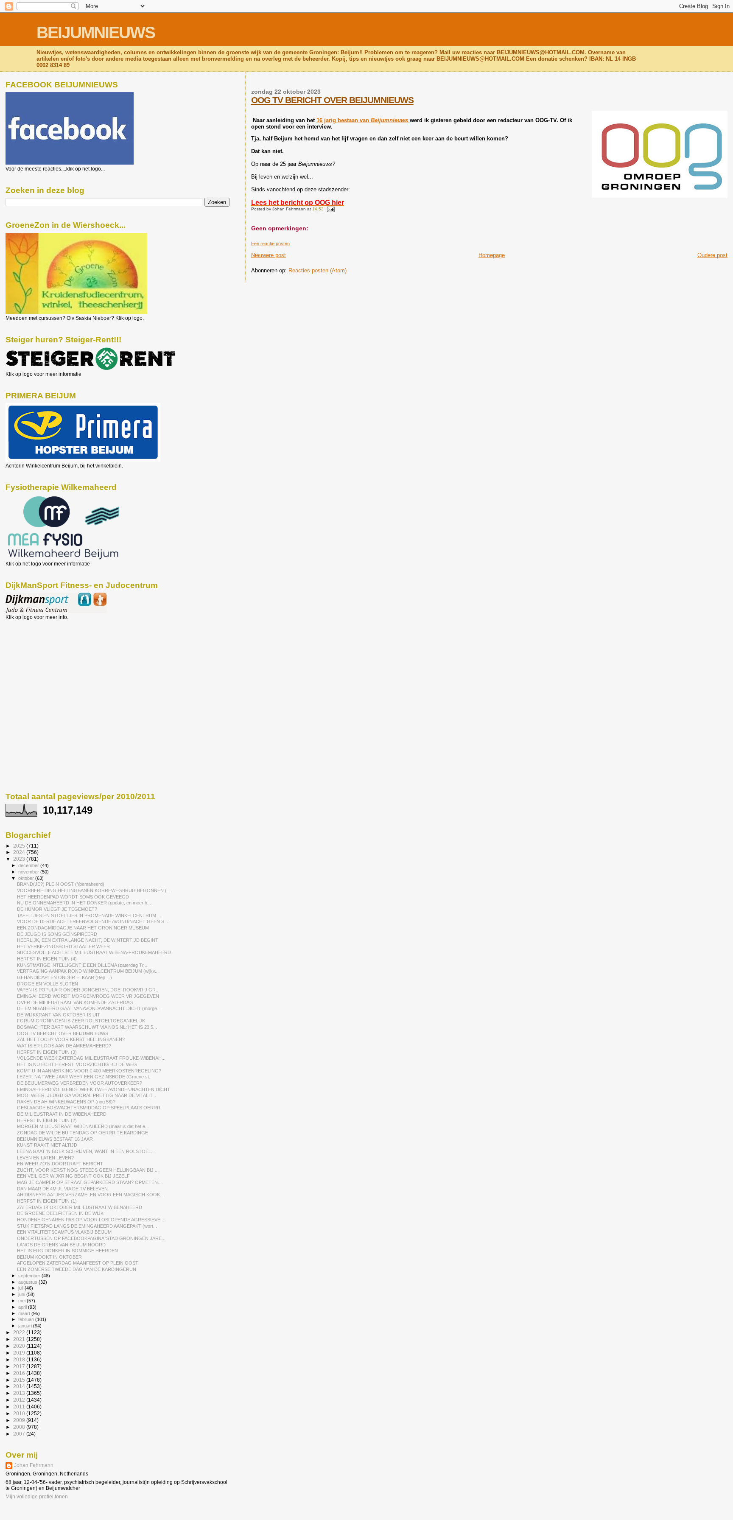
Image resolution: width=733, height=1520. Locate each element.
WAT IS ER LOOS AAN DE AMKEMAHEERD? (64, 1045)
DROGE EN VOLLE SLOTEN (47, 983)
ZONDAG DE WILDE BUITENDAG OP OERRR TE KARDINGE (82, 1132)
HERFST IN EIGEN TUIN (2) (47, 1120)
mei (22, 1300)
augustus (28, 1282)
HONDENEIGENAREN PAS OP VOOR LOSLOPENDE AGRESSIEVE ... (91, 1219)
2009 (19, 1420)
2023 (19, 859)
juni (22, 1294)
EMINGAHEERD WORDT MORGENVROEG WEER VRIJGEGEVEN (88, 996)
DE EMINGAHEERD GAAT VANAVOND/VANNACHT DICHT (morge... (89, 1008)
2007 (19, 1433)
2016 (19, 1373)
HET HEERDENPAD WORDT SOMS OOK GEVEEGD (73, 896)
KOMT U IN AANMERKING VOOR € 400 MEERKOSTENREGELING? (89, 1070)
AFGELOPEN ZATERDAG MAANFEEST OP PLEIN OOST (77, 1262)
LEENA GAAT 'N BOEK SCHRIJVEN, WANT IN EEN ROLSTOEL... (86, 1151)
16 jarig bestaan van (363, 120)
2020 (19, 1346)
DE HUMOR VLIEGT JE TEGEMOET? (57, 909)
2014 (19, 1386)
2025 (19, 845)
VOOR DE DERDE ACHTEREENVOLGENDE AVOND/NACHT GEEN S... (92, 921)
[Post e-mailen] (330, 209)
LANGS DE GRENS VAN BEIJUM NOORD (61, 1244)
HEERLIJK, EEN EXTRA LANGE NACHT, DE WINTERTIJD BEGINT (87, 940)
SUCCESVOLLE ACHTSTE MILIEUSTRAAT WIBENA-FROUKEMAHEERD (94, 952)
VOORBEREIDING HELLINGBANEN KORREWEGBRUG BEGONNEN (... (94, 890)
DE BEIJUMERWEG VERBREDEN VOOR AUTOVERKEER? (79, 1083)
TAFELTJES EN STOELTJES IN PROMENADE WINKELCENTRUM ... (89, 915)
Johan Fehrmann (33, 1465)
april (23, 1307)
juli (21, 1287)
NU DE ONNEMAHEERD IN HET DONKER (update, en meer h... (84, 902)
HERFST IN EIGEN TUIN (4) (47, 958)
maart (24, 1313)
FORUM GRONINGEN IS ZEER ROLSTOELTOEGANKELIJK (81, 1020)
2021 (19, 1339)
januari (25, 1325)
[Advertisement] (44, 666)
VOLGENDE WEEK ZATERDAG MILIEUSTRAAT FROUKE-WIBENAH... (91, 1058)
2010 (19, 1413)
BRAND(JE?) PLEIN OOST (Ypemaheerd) (60, 884)
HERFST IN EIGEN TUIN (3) (47, 1052)
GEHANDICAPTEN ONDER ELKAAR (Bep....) (64, 977)
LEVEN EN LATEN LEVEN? (45, 1157)
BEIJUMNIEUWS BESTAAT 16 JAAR (55, 1139)
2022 (19, 1332)
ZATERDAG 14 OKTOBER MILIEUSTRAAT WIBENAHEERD (79, 1207)
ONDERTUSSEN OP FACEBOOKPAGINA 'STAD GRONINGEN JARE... (91, 1238)
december (29, 865)
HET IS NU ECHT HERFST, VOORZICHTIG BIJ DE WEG (77, 1064)
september (30, 1275)
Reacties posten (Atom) (317, 270)
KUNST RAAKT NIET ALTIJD (47, 1145)
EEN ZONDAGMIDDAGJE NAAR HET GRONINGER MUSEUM (83, 927)
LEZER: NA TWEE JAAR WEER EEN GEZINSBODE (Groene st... (85, 1076)
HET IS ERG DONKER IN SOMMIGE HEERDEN (67, 1250)
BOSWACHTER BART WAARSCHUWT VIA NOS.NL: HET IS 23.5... (87, 1027)
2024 (19, 852)
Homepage (491, 255)
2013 (19, 1393)
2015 (19, 1380)
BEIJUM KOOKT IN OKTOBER (49, 1257)
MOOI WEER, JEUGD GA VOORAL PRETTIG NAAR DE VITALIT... (86, 1095)
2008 (19, 1427)
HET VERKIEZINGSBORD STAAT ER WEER (63, 946)
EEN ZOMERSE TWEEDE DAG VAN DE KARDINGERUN (76, 1269)
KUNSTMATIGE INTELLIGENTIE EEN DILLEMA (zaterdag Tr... (82, 965)
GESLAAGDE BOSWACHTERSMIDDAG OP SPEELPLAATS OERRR (88, 1107)
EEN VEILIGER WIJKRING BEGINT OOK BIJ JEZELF (73, 1175)
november (29, 871)
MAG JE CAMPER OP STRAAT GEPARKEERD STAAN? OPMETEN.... (90, 1182)
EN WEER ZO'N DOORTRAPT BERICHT (60, 1163)
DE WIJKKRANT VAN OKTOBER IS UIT (58, 1014)
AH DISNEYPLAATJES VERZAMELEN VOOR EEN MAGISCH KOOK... (90, 1194)
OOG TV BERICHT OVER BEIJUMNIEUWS (332, 100)
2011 (19, 1406)
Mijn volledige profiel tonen (37, 1497)
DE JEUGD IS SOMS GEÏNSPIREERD (57, 934)
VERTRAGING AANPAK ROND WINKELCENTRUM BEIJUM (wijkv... (88, 971)
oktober (26, 878)
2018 (19, 1359)
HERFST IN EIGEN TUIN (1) (47, 1201)
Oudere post (712, 255)
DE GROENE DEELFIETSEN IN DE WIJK (60, 1213)
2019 (19, 1352)
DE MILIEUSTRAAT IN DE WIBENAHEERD (61, 1114)
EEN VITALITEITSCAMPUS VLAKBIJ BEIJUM (64, 1231)
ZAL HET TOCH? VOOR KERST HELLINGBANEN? (71, 1039)
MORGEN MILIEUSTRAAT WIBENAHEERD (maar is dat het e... (83, 1126)
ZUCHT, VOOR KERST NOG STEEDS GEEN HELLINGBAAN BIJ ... (88, 1170)
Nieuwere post (268, 255)
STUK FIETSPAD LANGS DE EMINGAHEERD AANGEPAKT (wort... (87, 1226)
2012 (19, 1399)
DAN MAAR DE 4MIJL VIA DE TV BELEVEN (62, 1188)
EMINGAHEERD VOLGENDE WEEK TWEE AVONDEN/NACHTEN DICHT (93, 1089)
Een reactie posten (270, 243)
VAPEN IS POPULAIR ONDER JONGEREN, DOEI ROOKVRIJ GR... (88, 989)
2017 (19, 1366)
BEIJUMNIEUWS (95, 32)
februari (26, 1319)
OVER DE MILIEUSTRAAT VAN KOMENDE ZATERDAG (75, 1002)
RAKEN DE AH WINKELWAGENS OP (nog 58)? (66, 1101)
